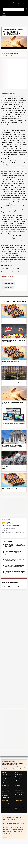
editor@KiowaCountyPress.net (15, 823)
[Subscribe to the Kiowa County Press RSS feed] (13, 586)
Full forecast (5, 536)
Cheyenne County (8, 283)
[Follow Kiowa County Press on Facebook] (9, 586)
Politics (4, 780)
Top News (4, 774)
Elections (4, 782)
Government (5, 788)
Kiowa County (18, 774)
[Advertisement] (14, 74)
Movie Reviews (6, 805)
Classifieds (5, 809)
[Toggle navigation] (4, 14)
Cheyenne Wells (8, 287)
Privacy (16, 810)
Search (16, 803)
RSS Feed (17, 805)
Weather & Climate (19, 790)
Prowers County (19, 778)
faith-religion (8, 279)
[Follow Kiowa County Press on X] (4, 586)
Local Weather (18, 794)
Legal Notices (5, 797)
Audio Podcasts (6, 807)
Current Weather (19, 788)
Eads (16, 781)
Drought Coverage (19, 792)
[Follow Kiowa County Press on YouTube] (18, 586)
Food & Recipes (6, 803)
